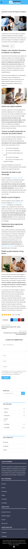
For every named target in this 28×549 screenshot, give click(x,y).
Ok (23, 393)
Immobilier (14, 427)
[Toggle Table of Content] (11, 46)
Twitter (5, 450)
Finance (3, 9)
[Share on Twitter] (15, 319)
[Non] (26, 544)
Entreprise (14, 415)
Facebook (5, 442)
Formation (14, 424)
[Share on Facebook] (11, 319)
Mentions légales (5, 515)
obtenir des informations (7, 246)
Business (14, 408)
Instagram (5, 446)
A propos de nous (6, 512)
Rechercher (6, 390)
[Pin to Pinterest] (19, 319)
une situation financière (17, 178)
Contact (3, 519)
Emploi (14, 412)
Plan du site (4, 523)
